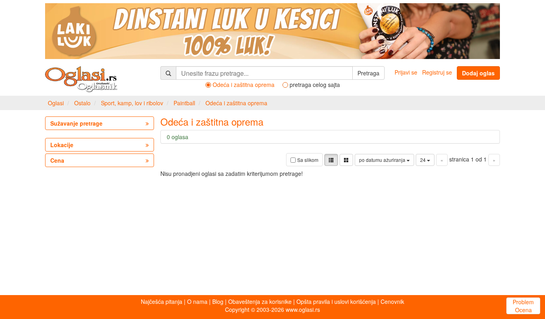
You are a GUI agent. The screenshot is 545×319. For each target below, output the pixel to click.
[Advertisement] (272, 233)
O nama (197, 301)
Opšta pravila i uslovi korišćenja (336, 301)
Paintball (184, 103)
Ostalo (82, 103)
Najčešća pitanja (161, 301)
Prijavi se (406, 72)
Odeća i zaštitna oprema (236, 103)
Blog (217, 301)
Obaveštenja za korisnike (260, 301)
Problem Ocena (523, 306)
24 (423, 159)
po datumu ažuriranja (383, 159)
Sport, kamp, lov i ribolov (132, 103)
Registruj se (437, 72)
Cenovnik (392, 301)
